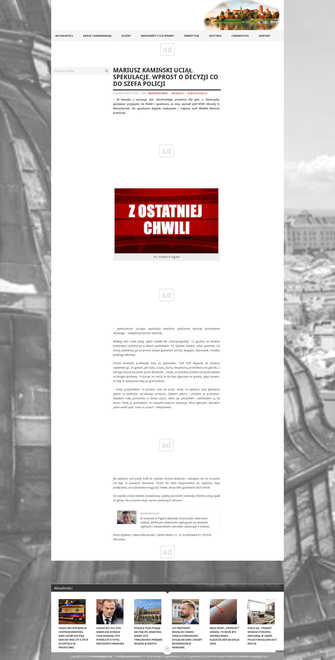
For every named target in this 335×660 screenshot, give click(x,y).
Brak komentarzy (197, 93)
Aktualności (64, 35)
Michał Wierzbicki (158, 93)
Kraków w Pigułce (108, 16)
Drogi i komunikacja (97, 35)
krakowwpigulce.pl (101, 656)
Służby (126, 35)
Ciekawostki (240, 35)
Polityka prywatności (129, 656)
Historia (215, 35)
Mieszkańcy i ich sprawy (157, 35)
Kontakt (265, 35)
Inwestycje (191, 35)
